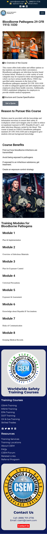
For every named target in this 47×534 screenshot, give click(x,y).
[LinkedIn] (26, 6)
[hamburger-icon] (42, 13)
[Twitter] (5, 428)
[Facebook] (20, 6)
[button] (23, 526)
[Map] (12, 428)
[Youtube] (23, 6)
